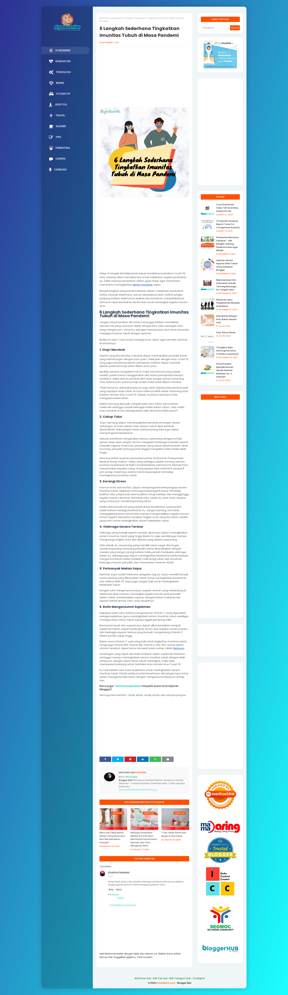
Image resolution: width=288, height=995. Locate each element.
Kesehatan (116, 18)
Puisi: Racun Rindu (225, 332)
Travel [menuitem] (60, 115)
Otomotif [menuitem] (63, 94)
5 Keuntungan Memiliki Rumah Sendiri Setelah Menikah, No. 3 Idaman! (224, 370)
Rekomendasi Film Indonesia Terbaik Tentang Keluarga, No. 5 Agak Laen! (226, 284)
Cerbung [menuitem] (60, 169)
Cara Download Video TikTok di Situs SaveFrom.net (227, 208)
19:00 (110, 876)
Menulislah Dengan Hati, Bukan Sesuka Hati (226, 319)
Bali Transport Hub (180, 978)
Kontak (132, 789)
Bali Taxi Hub (160, 978)
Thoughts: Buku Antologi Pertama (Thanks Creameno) (227, 351)
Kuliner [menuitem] (61, 126)
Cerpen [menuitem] (60, 159)
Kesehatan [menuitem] (63, 61)
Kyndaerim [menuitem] (63, 50)
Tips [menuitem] (58, 137)
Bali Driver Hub (143, 978)
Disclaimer (142, 789)
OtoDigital (198, 978)
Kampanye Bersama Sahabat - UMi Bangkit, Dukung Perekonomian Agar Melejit (227, 244)
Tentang (123, 789)
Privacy (153, 789)
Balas (111, 889)
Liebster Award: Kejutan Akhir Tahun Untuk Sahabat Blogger (227, 265)
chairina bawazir (119, 872)
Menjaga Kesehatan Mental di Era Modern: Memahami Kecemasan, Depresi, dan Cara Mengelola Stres (143, 839)
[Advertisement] (144, 78)
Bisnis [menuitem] (60, 83)
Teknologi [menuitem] (63, 72)
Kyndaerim (140, 772)
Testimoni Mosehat (127, 686)
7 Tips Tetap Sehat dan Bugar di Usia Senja (174, 834)
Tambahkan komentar (123, 905)
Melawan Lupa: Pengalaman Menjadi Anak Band (228, 303)
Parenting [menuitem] (63, 148)
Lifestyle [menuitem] (61, 104)
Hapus (119, 889)
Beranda (104, 18)
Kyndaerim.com (165, 983)
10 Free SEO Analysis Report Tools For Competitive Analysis (228, 224)
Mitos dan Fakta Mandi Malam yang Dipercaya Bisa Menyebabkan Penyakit (112, 837)
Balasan (114, 894)
